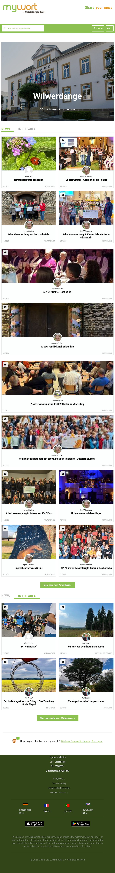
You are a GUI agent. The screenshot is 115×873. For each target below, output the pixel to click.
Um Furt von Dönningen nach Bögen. (86, 646)
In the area (27, 129)
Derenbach (50, 708)
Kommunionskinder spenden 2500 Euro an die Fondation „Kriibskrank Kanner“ (57, 458)
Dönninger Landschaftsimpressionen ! (86, 701)
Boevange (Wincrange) (103, 653)
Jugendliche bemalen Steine (29, 568)
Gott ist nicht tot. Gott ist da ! (57, 292)
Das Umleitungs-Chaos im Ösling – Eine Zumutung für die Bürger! (29, 702)
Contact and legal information (59, 788)
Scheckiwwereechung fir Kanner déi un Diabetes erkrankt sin (86, 236)
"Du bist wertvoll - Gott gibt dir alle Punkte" (86, 179)
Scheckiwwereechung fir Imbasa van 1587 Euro (28, 513)
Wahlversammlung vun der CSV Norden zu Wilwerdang (57, 404)
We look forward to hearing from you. (82, 741)
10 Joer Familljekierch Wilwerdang (57, 346)
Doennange (108, 708)
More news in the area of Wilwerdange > (57, 718)
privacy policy (56, 840)
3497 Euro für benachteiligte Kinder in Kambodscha (86, 568)
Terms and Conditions (58, 793)
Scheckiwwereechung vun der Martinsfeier (29, 234)
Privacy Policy (58, 779)
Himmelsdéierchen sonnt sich (28, 179)
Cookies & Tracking (59, 783)
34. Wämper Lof (29, 646)
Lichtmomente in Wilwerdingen (86, 513)
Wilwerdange (49, 186)
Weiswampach (49, 653)
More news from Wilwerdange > (57, 584)
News (5, 595)
